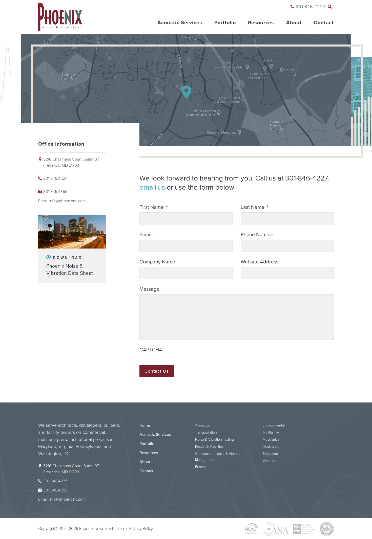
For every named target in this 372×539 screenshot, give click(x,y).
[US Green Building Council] (327, 529)
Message (149, 289)
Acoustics (202, 425)
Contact (324, 23)
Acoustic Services (179, 23)
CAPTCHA (150, 350)
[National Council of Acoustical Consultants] (251, 529)
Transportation (206, 432)
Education (270, 454)
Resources (261, 23)
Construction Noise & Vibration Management (218, 457)
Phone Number (257, 235)
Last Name (254, 207)
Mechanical (271, 439)
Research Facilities (209, 446)
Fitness (200, 467)
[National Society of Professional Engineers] (304, 529)
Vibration (269, 461)
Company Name (157, 262)
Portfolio (225, 23)
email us (152, 187)
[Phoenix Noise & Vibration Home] (60, 9)
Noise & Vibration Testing (214, 439)
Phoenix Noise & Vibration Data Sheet (69, 265)
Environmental (274, 425)
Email (147, 235)
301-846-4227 (306, 178)
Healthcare (271, 446)
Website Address (259, 262)
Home (144, 425)
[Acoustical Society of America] (276, 529)
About (294, 23)
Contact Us (156, 371)
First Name (153, 207)
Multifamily (271, 432)
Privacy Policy (141, 528)
